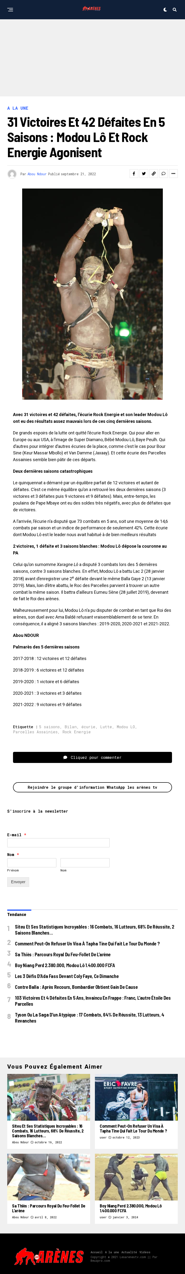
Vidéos (144, 1252)
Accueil (97, 1252)
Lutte (106, 727)
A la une (112, 1252)
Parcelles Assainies (35, 732)
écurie (88, 727)
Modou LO (126, 727)
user (103, 1137)
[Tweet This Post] (143, 173)
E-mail (16, 834)
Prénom (13, 870)
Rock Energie (76, 732)
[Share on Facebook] (134, 173)
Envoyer (18, 882)
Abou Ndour (37, 174)
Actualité (129, 1252)
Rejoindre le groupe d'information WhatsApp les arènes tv (92, 787)
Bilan (71, 727)
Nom (13, 854)
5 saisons (49, 727)
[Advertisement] (92, 55)
